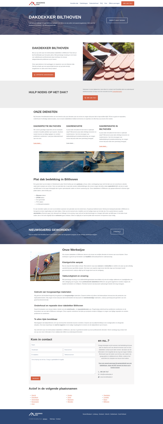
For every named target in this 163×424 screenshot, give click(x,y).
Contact (58, 419)
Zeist (32, 404)
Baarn (105, 399)
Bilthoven (106, 401)
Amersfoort (34, 397)
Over (105, 3)
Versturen (35, 378)
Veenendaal (35, 399)
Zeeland (101, 414)
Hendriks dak (74, 3)
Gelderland (113, 414)
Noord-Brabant (87, 414)
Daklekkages (84, 3)
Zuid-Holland (122, 414)
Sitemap (52, 419)
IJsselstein (107, 395)
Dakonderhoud (93, 3)
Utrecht (33, 395)
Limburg (95, 414)
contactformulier (117, 91)
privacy (45, 419)
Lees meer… (38, 143)
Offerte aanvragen (114, 3)
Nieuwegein (35, 401)
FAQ (101, 3)
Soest (69, 397)
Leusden (106, 397)
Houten (70, 395)
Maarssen (71, 399)
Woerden (70, 401)
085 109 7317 (127, 3)
